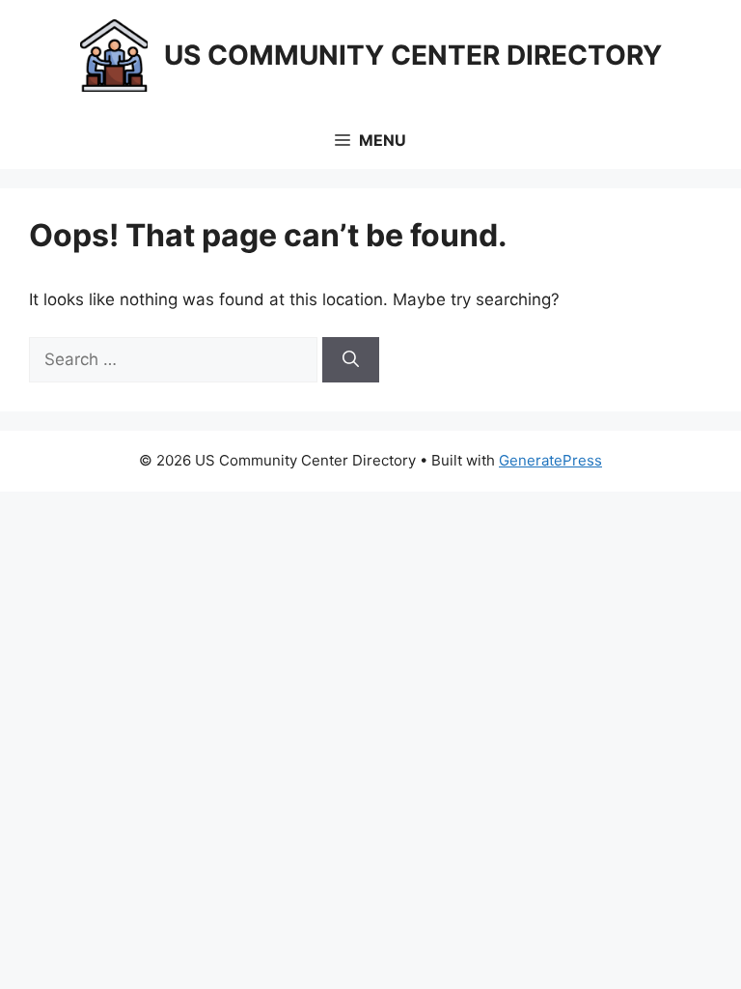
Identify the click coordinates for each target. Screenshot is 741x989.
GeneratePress (550, 460)
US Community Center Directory (413, 55)
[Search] (350, 360)
